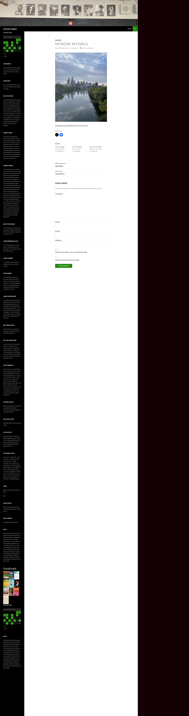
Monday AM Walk (95, 147)
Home (129, 28)
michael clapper (10, 29)
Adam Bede (60, 165)
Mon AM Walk (77, 147)
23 (19, 48)
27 (12, 51)
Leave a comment (88, 48)
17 (4, 48)
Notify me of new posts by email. (67, 260)
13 (12, 45)
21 (14, 48)
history (75, 48)
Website (58, 240)
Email (57, 231)
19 (9, 48)
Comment (59, 194)
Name (58, 222)
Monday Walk (59, 147)
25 (7, 51)
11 (7, 45)
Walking (58, 40)
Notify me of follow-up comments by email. (71, 252)
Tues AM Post (59, 172)
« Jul (5, 56)
